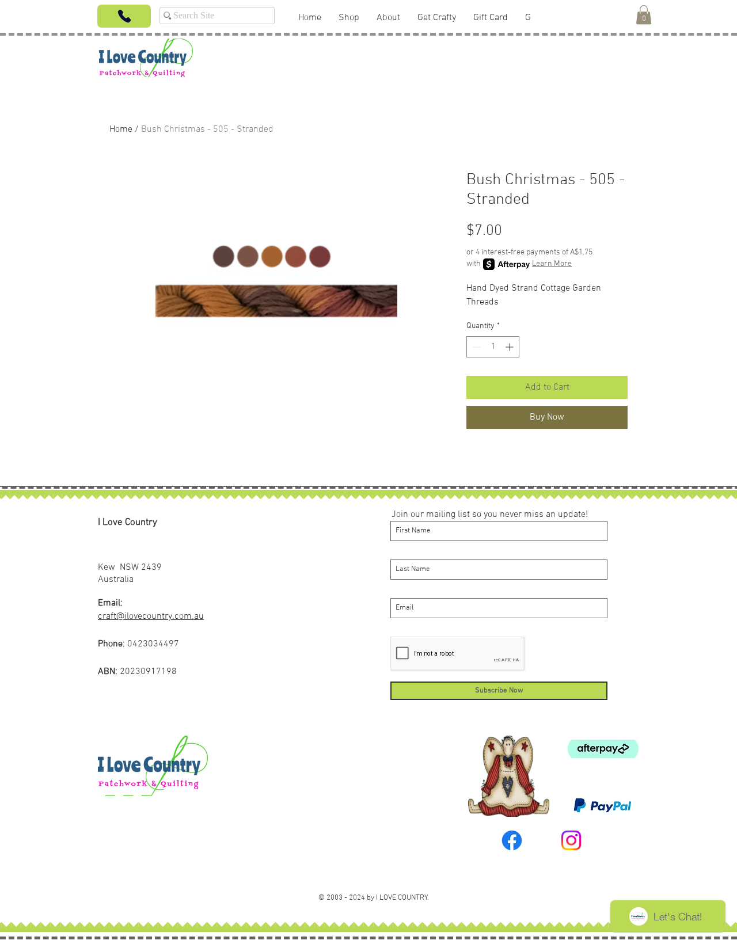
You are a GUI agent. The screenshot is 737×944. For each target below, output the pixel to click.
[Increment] (510, 347)
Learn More (552, 264)
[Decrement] (475, 347)
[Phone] (124, 16)
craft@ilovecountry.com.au (151, 616)
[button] (644, 14)
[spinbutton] (493, 347)
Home (120, 129)
